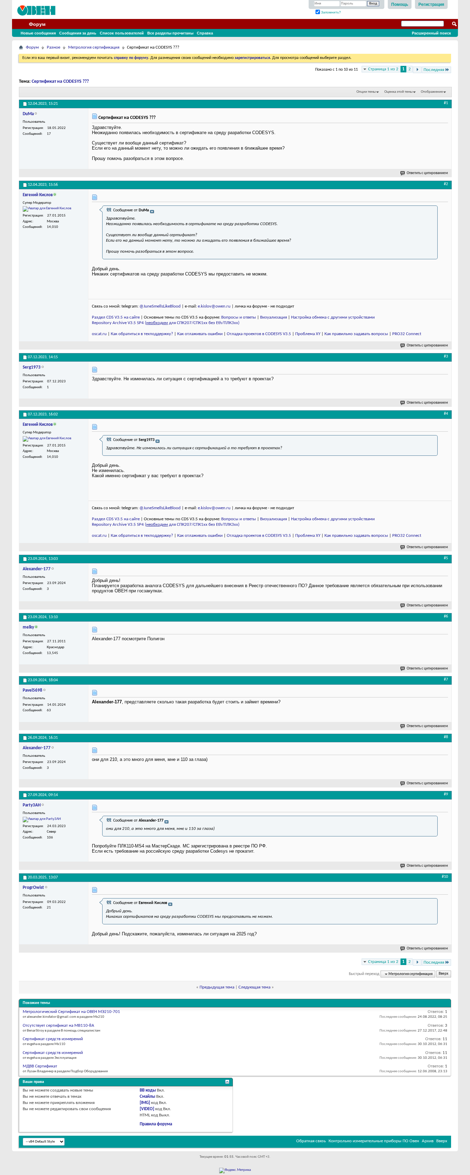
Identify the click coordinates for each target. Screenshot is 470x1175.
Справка (205, 33)
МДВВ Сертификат (40, 1066)
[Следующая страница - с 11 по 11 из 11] (417, 70)
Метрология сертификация (93, 47)
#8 (446, 737)
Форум (37, 24)
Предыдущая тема (217, 987)
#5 (446, 558)
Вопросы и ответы (238, 317)
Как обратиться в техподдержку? (142, 334)
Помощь (399, 4)
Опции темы (366, 92)
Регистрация (431, 4)
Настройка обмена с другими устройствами (333, 317)
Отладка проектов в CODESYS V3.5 (259, 334)
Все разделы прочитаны (170, 33)
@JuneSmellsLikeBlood (160, 306)
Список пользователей (122, 33)
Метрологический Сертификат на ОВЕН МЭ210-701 (71, 1012)
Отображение (432, 92)
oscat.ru (99, 334)
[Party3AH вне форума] (42, 819)
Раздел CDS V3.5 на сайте (116, 317)
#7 (446, 679)
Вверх (443, 974)
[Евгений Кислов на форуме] (47, 209)
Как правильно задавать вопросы (356, 334)
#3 (446, 356)
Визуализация (273, 317)
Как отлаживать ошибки (200, 334)
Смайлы (147, 1096)
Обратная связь (311, 1141)
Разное (53, 47)
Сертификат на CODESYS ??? (60, 81)
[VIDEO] (147, 1109)
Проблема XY (307, 334)
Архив (428, 1141)
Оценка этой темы (398, 92)
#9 (446, 794)
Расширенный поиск (431, 33)
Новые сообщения (38, 33)
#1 (446, 103)
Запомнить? (330, 12)
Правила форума (156, 1124)
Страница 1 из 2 (383, 69)
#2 (446, 184)
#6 (446, 616)
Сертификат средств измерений (53, 1039)
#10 (445, 877)
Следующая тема (254, 987)
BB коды (148, 1090)
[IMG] (145, 1103)
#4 (446, 414)
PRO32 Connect (406, 334)
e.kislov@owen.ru (214, 306)
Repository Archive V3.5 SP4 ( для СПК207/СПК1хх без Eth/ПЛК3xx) (165, 323)
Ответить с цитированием (427, 173)
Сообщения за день (77, 33)
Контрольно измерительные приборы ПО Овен (374, 1141)
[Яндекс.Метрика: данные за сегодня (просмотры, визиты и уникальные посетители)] (235, 1170)
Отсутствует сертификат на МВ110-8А (58, 1025)
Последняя (434, 70)
